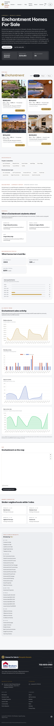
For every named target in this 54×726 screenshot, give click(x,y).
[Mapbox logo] (5, 485)
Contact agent (21, 110)
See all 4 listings (7, 47)
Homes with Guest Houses (9, 569)
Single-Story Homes (15, 175)
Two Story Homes (7, 633)
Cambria (23, 165)
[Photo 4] (13, 96)
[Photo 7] (18, 96)
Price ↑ (43, 75)
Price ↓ (49, 75)
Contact (41, 4)
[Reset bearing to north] (51, 459)
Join (50, 4)
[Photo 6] (17, 96)
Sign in (45, 4)
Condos (35, 172)
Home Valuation (5, 706)
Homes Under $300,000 (9, 599)
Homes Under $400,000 (9, 601)
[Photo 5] (15, 96)
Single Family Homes (8, 549)
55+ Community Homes (9, 556)
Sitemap (31, 706)
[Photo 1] (8, 96)
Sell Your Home (32, 697)
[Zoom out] (51, 457)
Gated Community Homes (9, 558)
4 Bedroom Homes (7, 615)
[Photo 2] (10, 96)
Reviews (30, 699)
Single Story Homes (8, 631)
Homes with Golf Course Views (10, 567)
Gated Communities (36, 175)
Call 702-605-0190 (19, 47)
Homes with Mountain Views (9, 571)
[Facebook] (51, 717)
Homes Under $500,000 (9, 604)
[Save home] (23, 82)
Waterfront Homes (7, 585)
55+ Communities (6, 172)
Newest (36, 75)
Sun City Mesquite (6, 163)
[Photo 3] (11, 96)
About (35, 4)
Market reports (30, 4)
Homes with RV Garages (8, 576)
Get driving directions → (9, 489)
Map (26, 4)
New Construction (25, 175)
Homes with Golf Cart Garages (10, 565)
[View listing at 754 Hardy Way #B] (40, 89)
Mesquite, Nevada (15, 15)
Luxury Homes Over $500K (9, 606)
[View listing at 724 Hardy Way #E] (40, 123)
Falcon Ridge (40, 163)
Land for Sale (5, 701)
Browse (12, 4)
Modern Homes (6, 627)
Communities (5, 703)
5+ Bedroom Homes (8, 617)
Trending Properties (6, 699)
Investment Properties (8, 590)
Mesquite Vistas (16, 163)
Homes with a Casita (8, 580)
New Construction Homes (9, 629)
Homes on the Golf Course (9, 560)
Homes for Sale (5, 697)
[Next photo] (24, 89)
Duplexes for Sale (7, 544)
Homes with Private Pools (9, 574)
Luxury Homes (5, 175)
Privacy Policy (32, 708)
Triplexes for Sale (7, 551)
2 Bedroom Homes (7, 611)
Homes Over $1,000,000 (9, 595)
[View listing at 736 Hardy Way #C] (14, 89)
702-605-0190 (45, 665)
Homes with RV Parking (8, 578)
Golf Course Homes (17, 172)
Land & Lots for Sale (8, 546)
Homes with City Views (8, 562)
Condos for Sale (7, 542)
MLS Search (4, 694)
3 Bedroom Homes (7, 613)
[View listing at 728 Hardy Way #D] (14, 123)
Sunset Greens (25, 163)
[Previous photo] (3, 89)
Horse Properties (7, 582)
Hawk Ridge (32, 163)
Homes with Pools (27, 172)
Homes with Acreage (8, 622)
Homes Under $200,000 (9, 597)
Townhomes (41, 172)
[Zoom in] (51, 455)
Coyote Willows (16, 165)
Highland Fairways (6, 165)
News (30, 703)
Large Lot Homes (7, 624)
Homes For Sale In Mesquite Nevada (12, 722)
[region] (27, 470)
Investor (19, 4)
